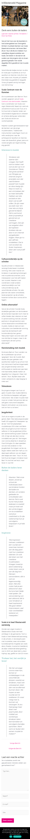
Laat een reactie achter (10, 34)
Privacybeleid (17, 836)
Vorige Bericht (15, 743)
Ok (11, 836)
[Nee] (28, 833)
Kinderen (23, 34)
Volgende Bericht (15, 748)
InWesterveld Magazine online (14, 4)
